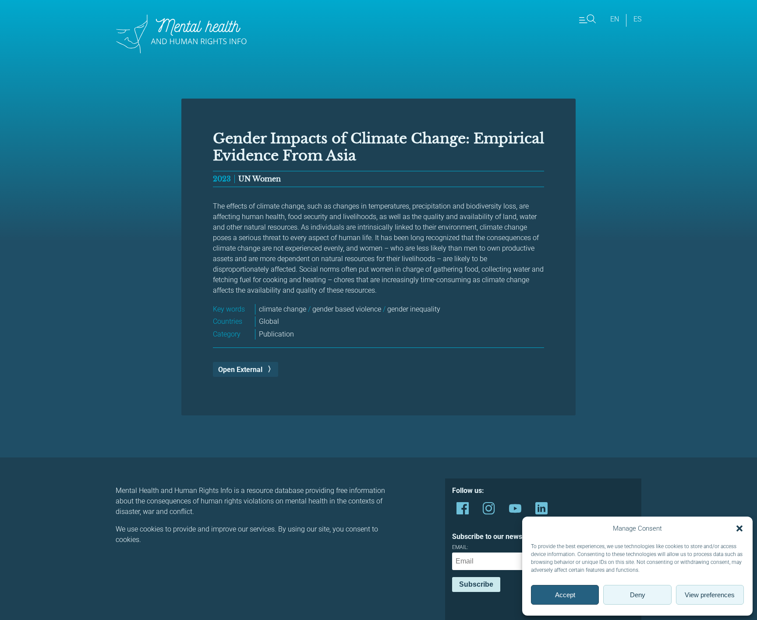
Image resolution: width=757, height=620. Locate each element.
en (614, 19)
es (637, 19)
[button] (739, 528)
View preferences (710, 595)
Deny (637, 595)
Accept (565, 595)
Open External (240, 369)
